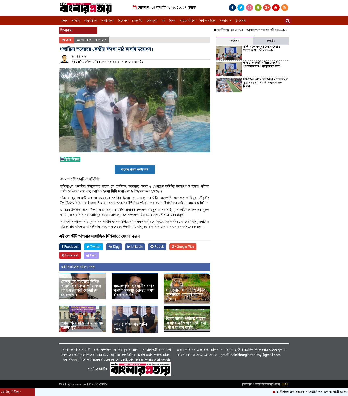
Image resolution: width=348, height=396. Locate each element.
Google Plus (185, 247)
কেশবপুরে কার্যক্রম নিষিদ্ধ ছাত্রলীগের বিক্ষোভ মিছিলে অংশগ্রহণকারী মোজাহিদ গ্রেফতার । (81, 288)
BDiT (285, 384)
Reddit (159, 247)
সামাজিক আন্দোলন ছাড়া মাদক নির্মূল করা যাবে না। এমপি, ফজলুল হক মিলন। (265, 82)
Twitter (95, 247)
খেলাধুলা (151, 21)
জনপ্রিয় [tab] (271, 41)
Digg (116, 247)
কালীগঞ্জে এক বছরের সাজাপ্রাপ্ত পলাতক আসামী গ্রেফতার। (240, 30)
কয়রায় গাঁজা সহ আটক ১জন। (131, 326)
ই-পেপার (240, 21)
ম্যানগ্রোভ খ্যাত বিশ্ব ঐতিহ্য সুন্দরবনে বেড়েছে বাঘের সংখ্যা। (186, 295)
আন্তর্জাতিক (90, 21)
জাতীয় (76, 21)
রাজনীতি (137, 21)
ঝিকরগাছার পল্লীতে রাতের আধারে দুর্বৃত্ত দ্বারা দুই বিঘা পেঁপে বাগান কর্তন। (186, 323)
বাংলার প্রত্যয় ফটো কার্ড (134, 169)
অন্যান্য (224, 21)
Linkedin (136, 247)
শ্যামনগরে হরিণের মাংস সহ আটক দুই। (82, 325)
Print (93, 255)
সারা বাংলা (108, 21)
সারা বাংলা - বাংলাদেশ (93, 40)
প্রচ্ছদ (64, 21)
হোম (68, 40)
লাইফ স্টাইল (187, 21)
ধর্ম (163, 21)
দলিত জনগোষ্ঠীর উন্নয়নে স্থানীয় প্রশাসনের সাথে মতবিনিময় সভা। (262, 64)
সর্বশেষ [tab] (234, 41)
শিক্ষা (172, 21)
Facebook (71, 247)
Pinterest (71, 255)
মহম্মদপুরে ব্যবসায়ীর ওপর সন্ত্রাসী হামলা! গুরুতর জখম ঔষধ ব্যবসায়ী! (134, 291)
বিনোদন (123, 21)
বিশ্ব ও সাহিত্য (208, 21)
